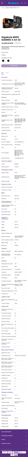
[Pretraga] (21, 3)
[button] (1, 3)
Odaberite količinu (6, 58)
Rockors (10, 450)
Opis (2, 72)
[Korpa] (25, 3)
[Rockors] (13, 3)
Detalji (7, 72)
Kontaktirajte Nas (5, 49)
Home (2, 7)
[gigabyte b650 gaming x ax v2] (12, 21)
